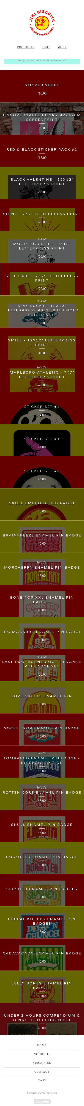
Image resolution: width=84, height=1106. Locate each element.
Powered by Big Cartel (42, 1101)
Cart (46, 47)
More (62, 47)
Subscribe (42, 1062)
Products (25, 47)
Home (42, 1045)
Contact (42, 1071)
